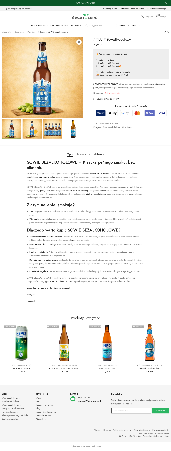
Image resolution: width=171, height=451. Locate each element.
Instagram (31, 294)
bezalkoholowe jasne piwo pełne (41, 177)
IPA (30, 365)
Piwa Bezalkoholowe (32, 32)
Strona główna (7, 32)
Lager (42, 32)
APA (124, 127)
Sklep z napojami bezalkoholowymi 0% (20, 32)
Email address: (131, 410)
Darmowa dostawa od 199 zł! (132, 8)
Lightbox (79, 42)
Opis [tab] (70, 154)
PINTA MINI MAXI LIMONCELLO (64, 368)
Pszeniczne (72, 365)
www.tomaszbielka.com (91, 446)
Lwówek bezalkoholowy (149, 368)
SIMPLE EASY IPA (107, 368)
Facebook (31, 300)
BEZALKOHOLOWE (65, 281)
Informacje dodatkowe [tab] (90, 154)
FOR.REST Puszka (21, 368)
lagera (72, 240)
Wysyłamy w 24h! (110, 8)
